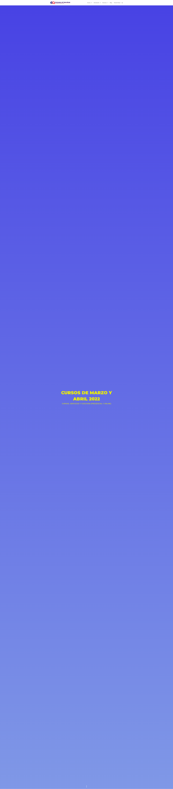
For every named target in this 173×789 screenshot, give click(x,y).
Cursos (89, 2)
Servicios (104, 2)
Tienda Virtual (117, 2)
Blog (111, 2)
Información (96, 2)
